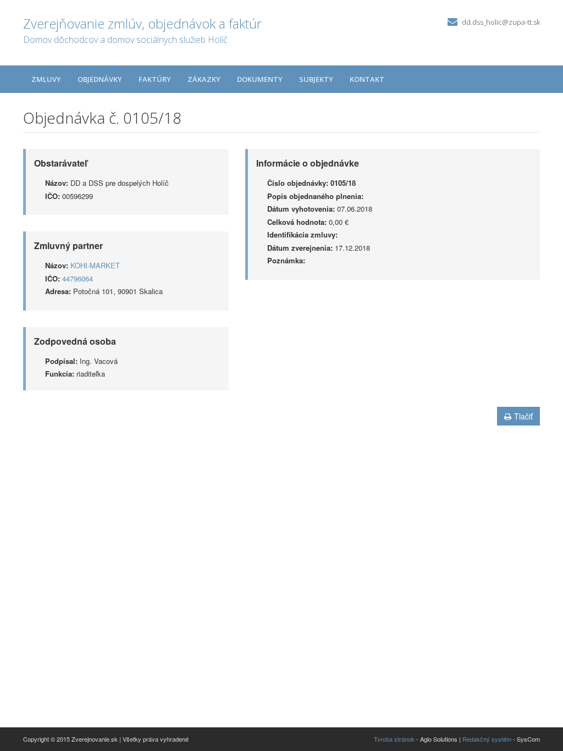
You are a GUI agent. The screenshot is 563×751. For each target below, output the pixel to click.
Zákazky (203, 79)
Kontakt (367, 79)
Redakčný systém (486, 739)
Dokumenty (260, 79)
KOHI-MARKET (95, 265)
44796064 (77, 278)
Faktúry (155, 79)
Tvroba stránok (394, 739)
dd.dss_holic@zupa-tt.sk (501, 22)
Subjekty (316, 79)
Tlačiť (523, 416)
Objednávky (100, 79)
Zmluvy (46, 79)
